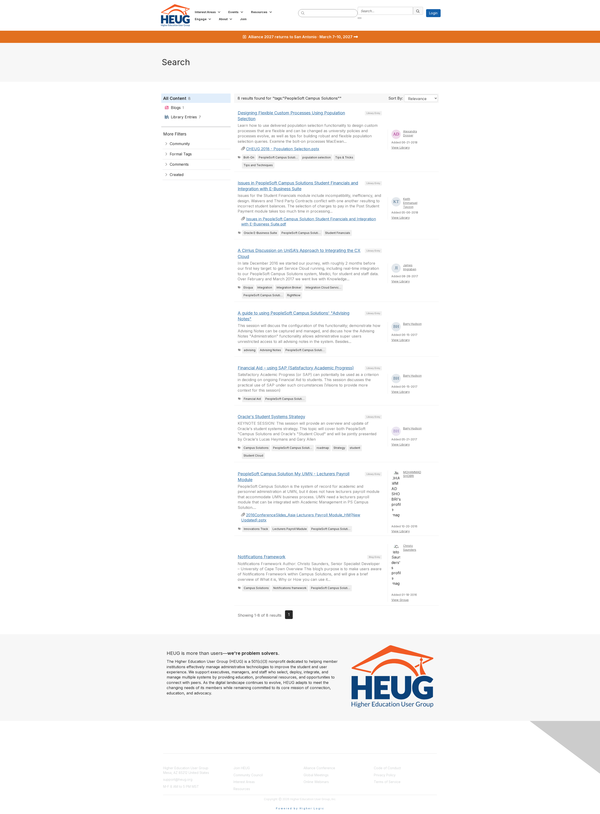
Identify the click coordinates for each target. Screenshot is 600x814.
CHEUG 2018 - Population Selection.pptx (282, 148)
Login (433, 13)
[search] (303, 13)
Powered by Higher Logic (300, 808)
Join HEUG (241, 768)
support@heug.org (177, 779)
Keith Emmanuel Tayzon (410, 203)
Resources (241, 789)
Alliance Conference (319, 768)
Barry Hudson (412, 324)
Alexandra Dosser (410, 133)
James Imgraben (409, 267)
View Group (400, 600)
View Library (400, 147)
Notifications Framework (261, 556)
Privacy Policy (385, 775)
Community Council (248, 775)
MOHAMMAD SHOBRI (412, 474)
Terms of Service (387, 782)
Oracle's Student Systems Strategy (271, 416)
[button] (208, 11)
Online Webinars (316, 782)
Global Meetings (316, 775)
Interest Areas (244, 782)
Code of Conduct (387, 768)
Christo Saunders (409, 547)
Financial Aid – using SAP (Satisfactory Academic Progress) (296, 367)
